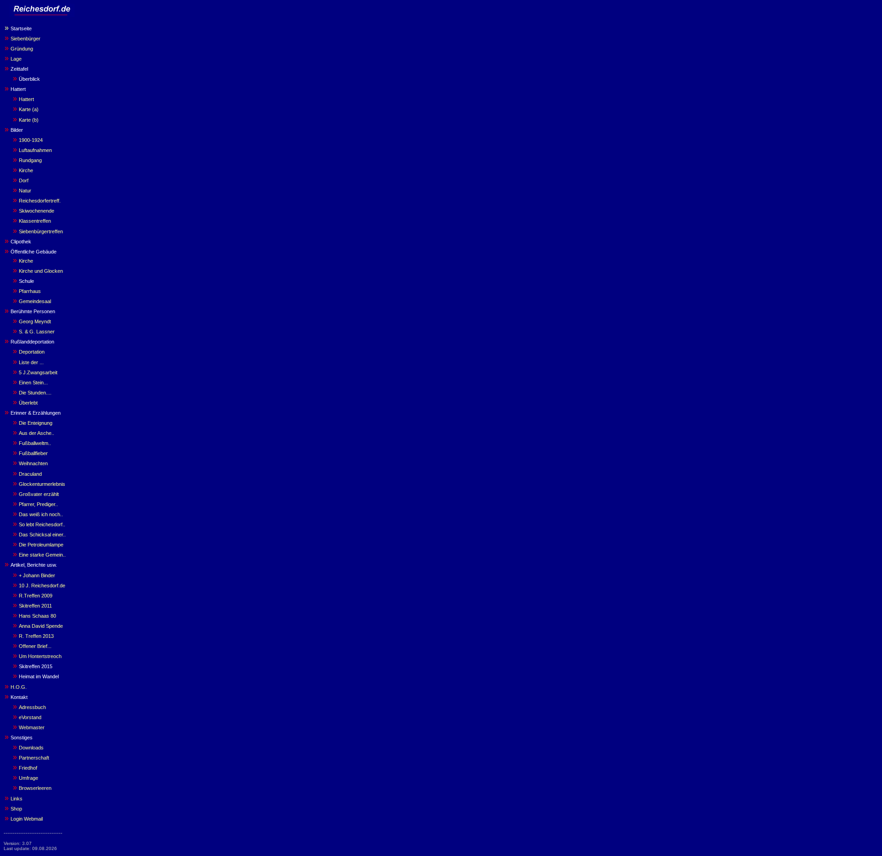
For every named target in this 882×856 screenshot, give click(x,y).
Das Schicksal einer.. (42, 534)
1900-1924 (31, 140)
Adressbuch (32, 707)
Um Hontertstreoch (40, 656)
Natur (25, 190)
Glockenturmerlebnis (42, 484)
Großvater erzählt (39, 494)
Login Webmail (27, 819)
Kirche (26, 170)
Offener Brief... (35, 646)
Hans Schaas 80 (37, 616)
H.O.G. (19, 687)
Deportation (32, 352)
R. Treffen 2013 (36, 636)
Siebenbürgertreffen (41, 231)
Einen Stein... (33, 382)
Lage (16, 59)
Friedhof (28, 768)
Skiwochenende (36, 211)
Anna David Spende (41, 626)
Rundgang (30, 160)
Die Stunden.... (35, 392)
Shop (16, 808)
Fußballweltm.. (35, 443)
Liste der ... (31, 362)
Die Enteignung (35, 423)
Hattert (26, 99)
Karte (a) (29, 109)
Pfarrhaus (30, 291)
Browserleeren (35, 788)
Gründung (22, 48)
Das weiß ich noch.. (41, 514)
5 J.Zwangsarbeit (38, 372)
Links (17, 798)
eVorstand (30, 717)
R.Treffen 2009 (35, 595)
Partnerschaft (34, 757)
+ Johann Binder (37, 575)
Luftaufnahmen (35, 150)
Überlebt (28, 402)
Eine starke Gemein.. (42, 555)
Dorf (23, 180)
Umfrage (28, 778)
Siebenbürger (25, 38)
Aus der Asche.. (36, 433)
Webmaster (32, 727)
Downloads (31, 747)
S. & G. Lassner (37, 331)
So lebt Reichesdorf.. (42, 524)
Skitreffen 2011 (35, 605)
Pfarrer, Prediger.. (38, 504)
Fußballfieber (33, 453)
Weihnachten (33, 463)
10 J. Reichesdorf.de (42, 585)
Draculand (30, 474)
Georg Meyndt (35, 321)
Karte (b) (29, 120)
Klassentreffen (35, 221)
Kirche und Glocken (41, 271)
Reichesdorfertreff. (40, 200)
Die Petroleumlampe (41, 544)
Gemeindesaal (35, 301)
